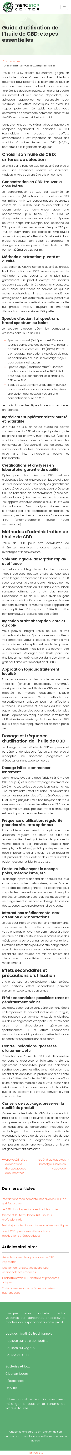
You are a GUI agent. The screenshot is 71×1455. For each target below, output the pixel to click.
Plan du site (35, 1453)
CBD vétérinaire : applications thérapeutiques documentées (16, 1166)
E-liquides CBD (13, 61)
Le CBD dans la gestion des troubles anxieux (31, 1209)
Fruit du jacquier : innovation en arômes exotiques (35, 1225)
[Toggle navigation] (64, 7)
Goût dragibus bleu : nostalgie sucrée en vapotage (52, 1164)
